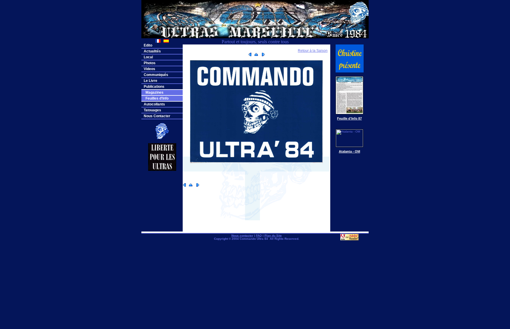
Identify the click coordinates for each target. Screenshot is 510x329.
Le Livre (150, 81)
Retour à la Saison (313, 51)
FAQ (259, 235)
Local (148, 57)
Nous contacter (242, 235)
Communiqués (156, 75)
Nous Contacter (157, 116)
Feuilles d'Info (156, 98)
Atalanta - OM (349, 151)
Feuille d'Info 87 (349, 118)
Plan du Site (273, 235)
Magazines (154, 92)
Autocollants (154, 104)
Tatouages (152, 110)
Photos (150, 63)
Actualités (152, 51)
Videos (149, 69)
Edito (148, 45)
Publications (154, 87)
